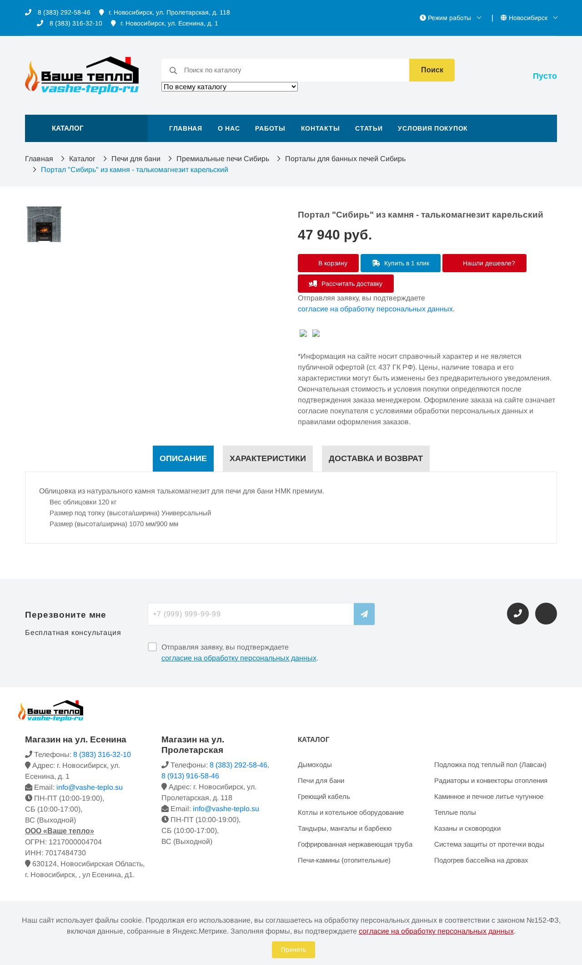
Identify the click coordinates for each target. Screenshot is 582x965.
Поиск (432, 70)
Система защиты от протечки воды (489, 844)
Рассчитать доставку (351, 283)
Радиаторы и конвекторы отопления (490, 780)
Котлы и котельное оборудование (351, 812)
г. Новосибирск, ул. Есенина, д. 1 (169, 23)
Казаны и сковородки (467, 828)
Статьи (368, 128)
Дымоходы (315, 764)
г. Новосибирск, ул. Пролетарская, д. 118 (169, 12)
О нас (229, 128)
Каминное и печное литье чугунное (488, 796)
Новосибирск (528, 17)
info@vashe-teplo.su (89, 787)
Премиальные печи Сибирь (222, 159)
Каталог (82, 159)
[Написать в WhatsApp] (546, 614)
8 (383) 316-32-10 (75, 23)
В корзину (331, 263)
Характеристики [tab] (268, 458)
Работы (270, 128)
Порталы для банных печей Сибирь (345, 159)
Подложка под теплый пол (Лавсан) (490, 764)
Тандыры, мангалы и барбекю (344, 828)
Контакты (320, 128)
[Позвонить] (518, 614)
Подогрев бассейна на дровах (481, 860)
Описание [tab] (183, 458)
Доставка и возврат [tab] (376, 458)
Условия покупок (433, 128)
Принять (293, 949)
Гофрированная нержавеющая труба (355, 844)
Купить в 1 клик (405, 263)
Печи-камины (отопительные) (344, 860)
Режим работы (449, 17)
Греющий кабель (324, 796)
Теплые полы (455, 812)
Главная (185, 128)
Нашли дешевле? (488, 263)
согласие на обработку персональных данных (375, 309)
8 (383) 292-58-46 (63, 12)
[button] (86, 128)
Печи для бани (136, 159)
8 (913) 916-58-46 (190, 776)
